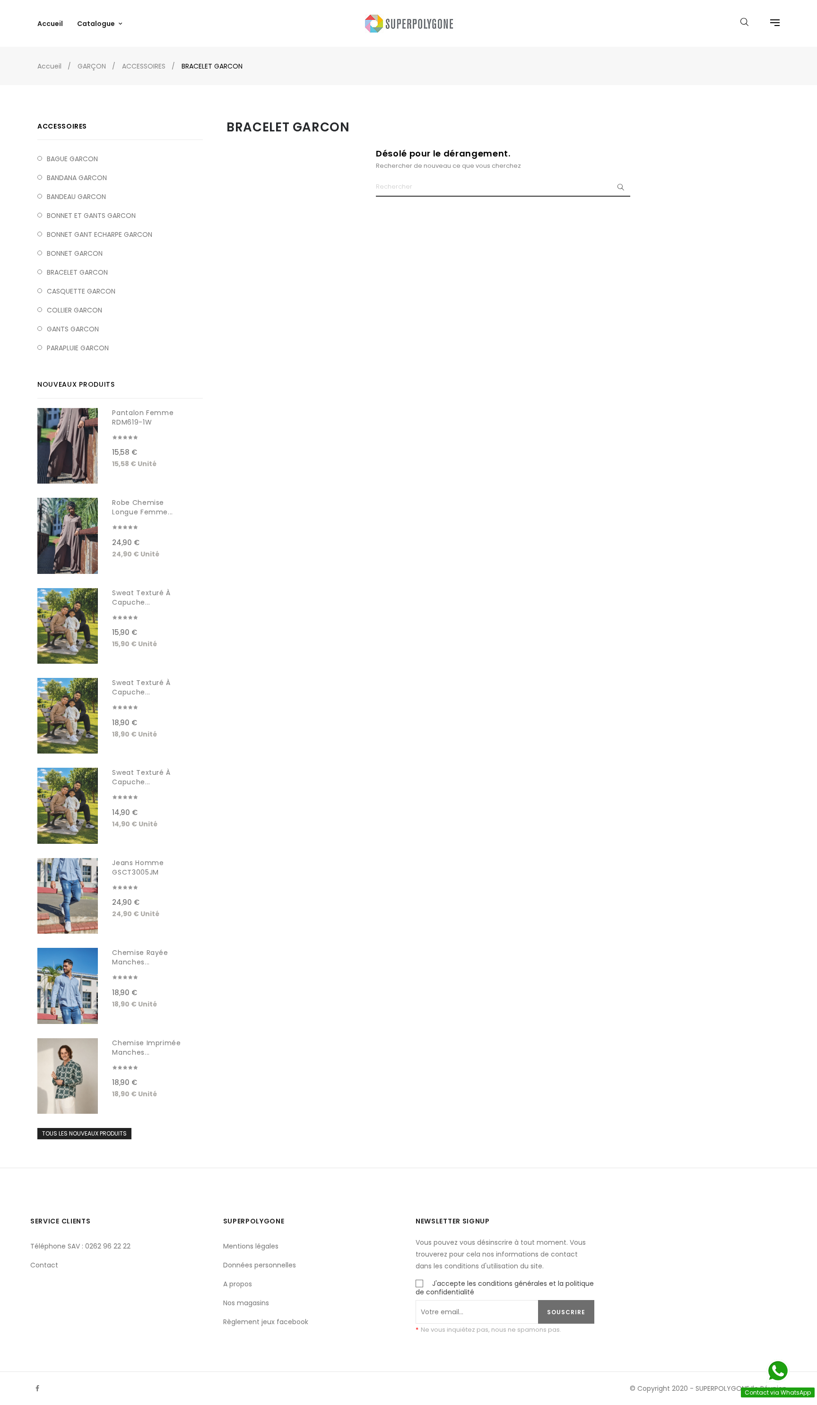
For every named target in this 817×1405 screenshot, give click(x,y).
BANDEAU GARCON (76, 196)
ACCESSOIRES (62, 126)
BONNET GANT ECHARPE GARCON (99, 234)
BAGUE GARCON (72, 159)
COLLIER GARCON (74, 310)
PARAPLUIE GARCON (78, 348)
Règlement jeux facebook (265, 1322)
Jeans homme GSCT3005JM (138, 867)
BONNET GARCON (75, 253)
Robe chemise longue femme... (142, 507)
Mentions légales (250, 1246)
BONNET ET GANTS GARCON (91, 215)
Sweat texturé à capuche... (141, 597)
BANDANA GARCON (77, 177)
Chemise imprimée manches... (146, 1047)
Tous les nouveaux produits (84, 1133)
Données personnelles (259, 1265)
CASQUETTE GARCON (81, 291)
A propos (237, 1284)
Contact (44, 1265)
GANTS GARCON (73, 329)
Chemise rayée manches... (140, 957)
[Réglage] (770, 23)
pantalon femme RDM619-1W (143, 417)
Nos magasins (246, 1303)
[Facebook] (37, 1388)
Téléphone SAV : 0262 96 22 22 (80, 1246)
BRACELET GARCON (77, 272)
